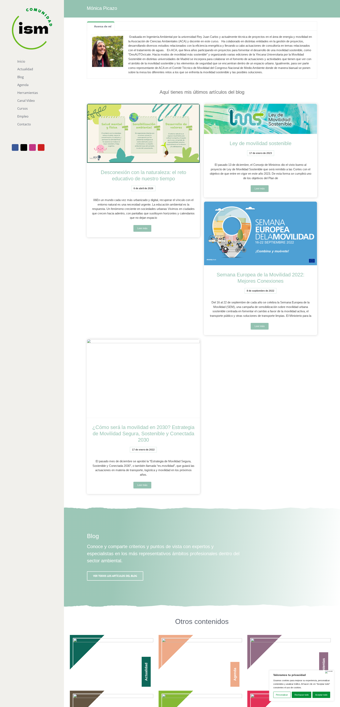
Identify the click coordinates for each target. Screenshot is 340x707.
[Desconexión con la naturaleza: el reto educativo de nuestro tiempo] (143, 133)
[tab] (101, 26)
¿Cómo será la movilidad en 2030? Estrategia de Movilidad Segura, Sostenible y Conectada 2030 (143, 433)
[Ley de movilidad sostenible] (260, 119)
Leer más (142, 228)
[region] (301, 685)
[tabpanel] (202, 55)
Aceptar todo (321, 695)
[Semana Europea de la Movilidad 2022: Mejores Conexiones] (260, 233)
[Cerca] (329, 672)
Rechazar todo (302, 695)
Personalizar (282, 695)
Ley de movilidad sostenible (260, 143)
